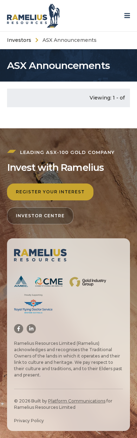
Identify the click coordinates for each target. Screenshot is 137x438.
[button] (129, 15)
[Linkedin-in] (31, 328)
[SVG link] (33, 16)
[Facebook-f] (18, 328)
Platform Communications (76, 401)
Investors (19, 40)
